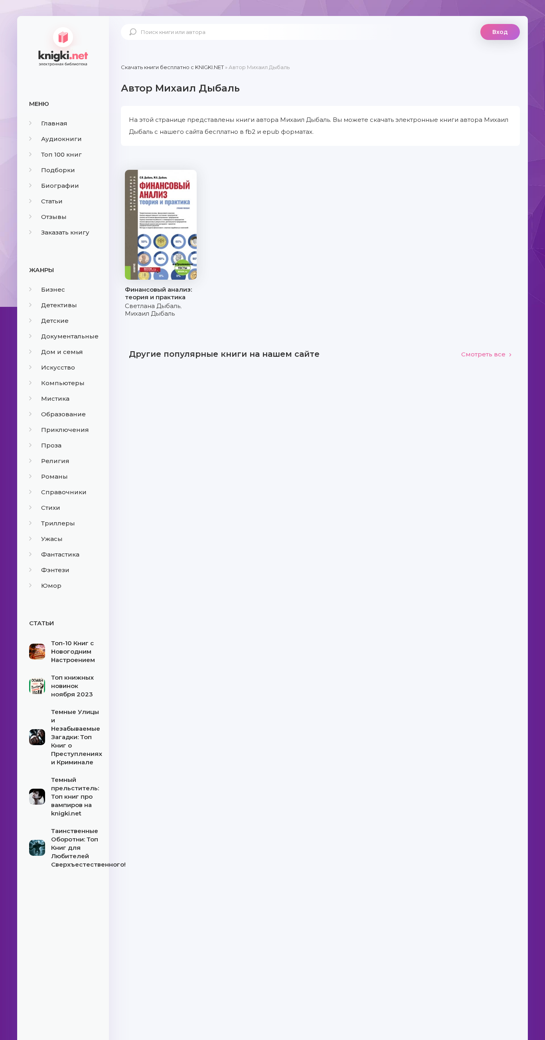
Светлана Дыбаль (152, 306)
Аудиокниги (61, 139)
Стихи (50, 507)
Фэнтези (55, 570)
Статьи (52, 201)
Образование (63, 414)
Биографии (60, 185)
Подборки (58, 170)
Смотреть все (483, 354)
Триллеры (58, 523)
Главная (54, 123)
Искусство (58, 367)
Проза (51, 445)
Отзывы (54, 217)
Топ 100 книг (61, 154)
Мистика (55, 398)
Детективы (59, 305)
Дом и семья (62, 352)
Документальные (70, 336)
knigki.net (63, 46)
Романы (54, 476)
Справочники (64, 492)
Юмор (51, 585)
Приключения (65, 429)
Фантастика (60, 554)
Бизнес (53, 289)
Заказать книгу (65, 232)
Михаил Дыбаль (150, 313)
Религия (55, 461)
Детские (55, 320)
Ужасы (52, 539)
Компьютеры (63, 383)
